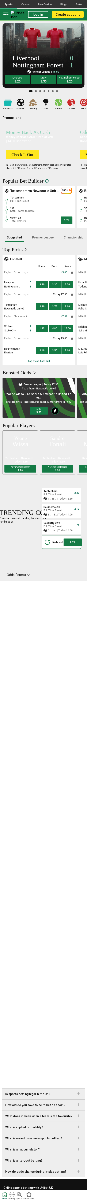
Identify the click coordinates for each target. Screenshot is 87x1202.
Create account (68, 15)
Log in (38, 15)
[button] (17, 79)
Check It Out (22, 154)
